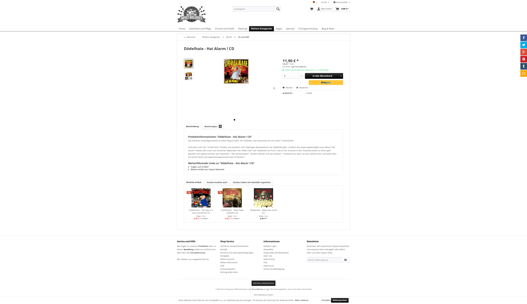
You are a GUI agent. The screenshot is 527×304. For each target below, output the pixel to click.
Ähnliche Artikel (193, 182)
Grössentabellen (227, 269)
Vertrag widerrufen (229, 272)
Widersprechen (340, 300)
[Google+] (523, 52)
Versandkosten (257, 289)
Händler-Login (270, 246)
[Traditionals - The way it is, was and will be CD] (201, 197)
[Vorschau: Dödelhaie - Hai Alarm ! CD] (189, 63)
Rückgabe (224, 256)
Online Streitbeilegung (274, 269)
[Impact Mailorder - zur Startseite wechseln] (198, 14)
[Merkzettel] (312, 9)
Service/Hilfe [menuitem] (341, 2)
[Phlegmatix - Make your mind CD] (263, 197)
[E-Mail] (523, 73)
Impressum (269, 265)
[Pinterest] (523, 59)
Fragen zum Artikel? (199, 166)
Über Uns (268, 256)
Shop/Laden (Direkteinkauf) (276, 252)
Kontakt (223, 249)
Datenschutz (269, 259)
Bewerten (303, 87)
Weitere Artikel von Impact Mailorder (207, 169)
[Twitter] (523, 45)
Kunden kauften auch (217, 182)
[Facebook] (523, 38)
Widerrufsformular (229, 262)
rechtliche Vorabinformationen (234, 246)
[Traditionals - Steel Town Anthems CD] (232, 197)
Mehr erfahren (302, 300)
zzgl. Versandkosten (298, 66)
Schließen (325, 300)
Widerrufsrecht (227, 259)
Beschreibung (192, 126)
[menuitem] (256, 9)
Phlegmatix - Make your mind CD (263, 211)
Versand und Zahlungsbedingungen (236, 252)
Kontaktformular (197, 252)
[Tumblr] (523, 66)
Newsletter (269, 249)
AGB (222, 265)
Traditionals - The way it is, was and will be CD (201, 211)
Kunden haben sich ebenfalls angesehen (252, 182)
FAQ (265, 262)
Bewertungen (212, 126)
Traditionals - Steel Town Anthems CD (232, 211)
